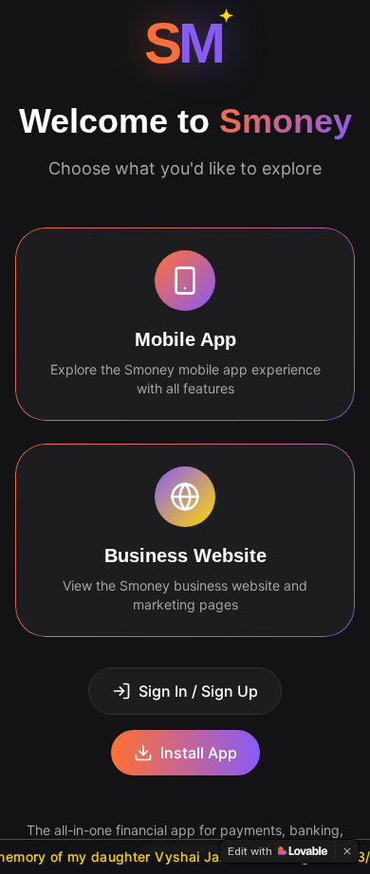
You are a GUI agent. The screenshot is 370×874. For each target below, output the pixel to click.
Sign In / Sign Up (198, 691)
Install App (198, 752)
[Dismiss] (347, 851)
